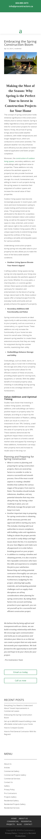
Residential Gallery (11, 800)
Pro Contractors (10, 793)
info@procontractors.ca (21, 6)
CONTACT (28, 824)
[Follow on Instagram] (20, 10)
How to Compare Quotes (14, 728)
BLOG (19, 824)
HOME (14, 818)
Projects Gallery (10, 797)
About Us (7, 764)
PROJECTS (10, 824)
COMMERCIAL (13, 821)
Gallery (7, 786)
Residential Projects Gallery (14, 804)
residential (17, 49)
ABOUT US (23, 818)
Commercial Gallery (11, 771)
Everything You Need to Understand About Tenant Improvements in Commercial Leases (18, 708)
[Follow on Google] (25, 10)
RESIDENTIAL (26, 821)
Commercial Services (12, 778)
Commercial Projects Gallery (15, 775)
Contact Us (8, 782)
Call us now (20, 680)
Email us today (20, 672)
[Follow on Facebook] (15, 10)
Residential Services (12, 808)
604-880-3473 (21, 3)
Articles (7, 767)
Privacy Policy (9, 789)
